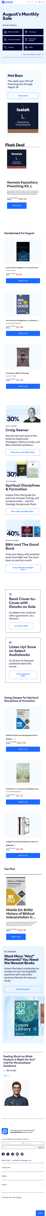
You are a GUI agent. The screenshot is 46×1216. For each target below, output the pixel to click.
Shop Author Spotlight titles (23, 452)
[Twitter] (7, 1154)
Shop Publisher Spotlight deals (23, 568)
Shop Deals (23, 95)
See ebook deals (21, 626)
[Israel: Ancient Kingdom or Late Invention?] (23, 251)
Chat (40, 1213)
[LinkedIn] (22, 1154)
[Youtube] (17, 1154)
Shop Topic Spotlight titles (22, 511)
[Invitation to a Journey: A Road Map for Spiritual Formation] (23, 772)
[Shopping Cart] (39, 2)
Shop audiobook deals (23, 675)
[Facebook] (3, 1154)
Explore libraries (23, 989)
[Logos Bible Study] (7, 2)
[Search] (29, 2)
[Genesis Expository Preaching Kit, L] (16, 159)
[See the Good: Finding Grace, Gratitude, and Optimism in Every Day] (23, 304)
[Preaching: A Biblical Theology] (23, 356)
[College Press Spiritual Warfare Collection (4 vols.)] (23, 825)
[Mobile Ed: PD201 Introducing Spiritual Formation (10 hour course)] (23, 719)
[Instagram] (12, 1154)
